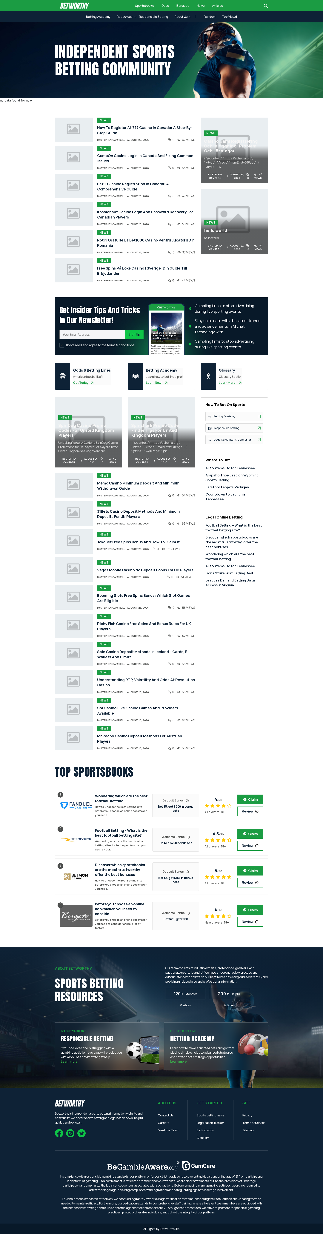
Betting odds (205, 1130)
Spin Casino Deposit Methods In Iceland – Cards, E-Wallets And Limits (143, 654)
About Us (181, 17)
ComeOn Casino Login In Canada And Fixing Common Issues (145, 158)
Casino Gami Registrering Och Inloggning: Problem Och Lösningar (231, 146)
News (201, 6)
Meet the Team (168, 1130)
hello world (215, 230)
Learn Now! (154, 383)
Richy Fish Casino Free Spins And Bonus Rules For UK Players (144, 626)
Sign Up (134, 334)
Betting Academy (98, 17)
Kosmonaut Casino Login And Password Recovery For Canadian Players (145, 214)
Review (247, 811)
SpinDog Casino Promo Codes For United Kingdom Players (86, 430)
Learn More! (227, 383)
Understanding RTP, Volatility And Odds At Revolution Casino (146, 682)
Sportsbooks (144, 6)
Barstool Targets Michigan (227, 487)
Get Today (80, 383)
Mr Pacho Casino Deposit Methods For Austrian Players (139, 738)
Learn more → (71, 1061)
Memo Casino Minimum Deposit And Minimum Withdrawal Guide (138, 486)
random (210, 17)
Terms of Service (253, 1123)
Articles (217, 6)
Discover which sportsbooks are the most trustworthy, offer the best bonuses (231, 542)
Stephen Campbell (112, 139)
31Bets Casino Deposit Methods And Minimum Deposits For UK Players (138, 514)
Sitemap (248, 1130)
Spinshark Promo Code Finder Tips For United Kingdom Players (155, 430)
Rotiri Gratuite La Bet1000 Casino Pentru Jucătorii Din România (146, 243)
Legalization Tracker (210, 1123)
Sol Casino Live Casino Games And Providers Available (137, 710)
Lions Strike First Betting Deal (229, 573)
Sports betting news (210, 1115)
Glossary (203, 1138)
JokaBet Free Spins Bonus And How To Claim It (138, 541)
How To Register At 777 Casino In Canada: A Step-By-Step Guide (144, 130)
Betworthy (167, 1229)
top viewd (229, 17)
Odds (165, 6)
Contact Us (165, 1115)
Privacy (247, 1115)
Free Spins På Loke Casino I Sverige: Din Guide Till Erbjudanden (142, 271)
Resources (125, 17)
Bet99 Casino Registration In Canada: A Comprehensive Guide (133, 186)
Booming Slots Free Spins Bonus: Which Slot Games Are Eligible (143, 598)
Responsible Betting (153, 17)
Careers (163, 1123)
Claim (253, 799)
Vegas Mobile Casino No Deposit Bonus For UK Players (145, 570)
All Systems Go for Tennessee (230, 468)
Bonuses (182, 6)
